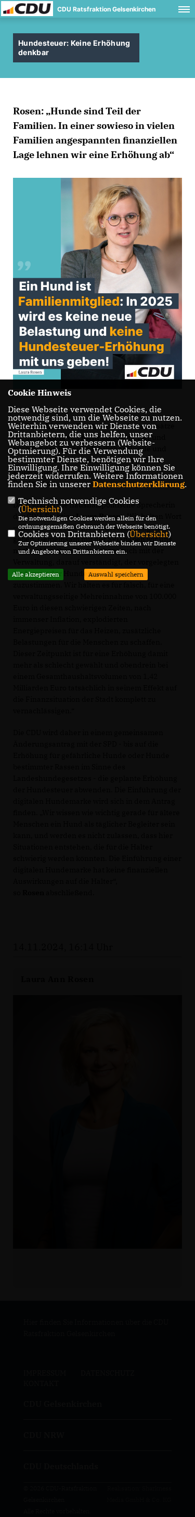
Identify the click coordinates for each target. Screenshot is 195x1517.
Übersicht (40, 509)
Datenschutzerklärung (139, 484)
